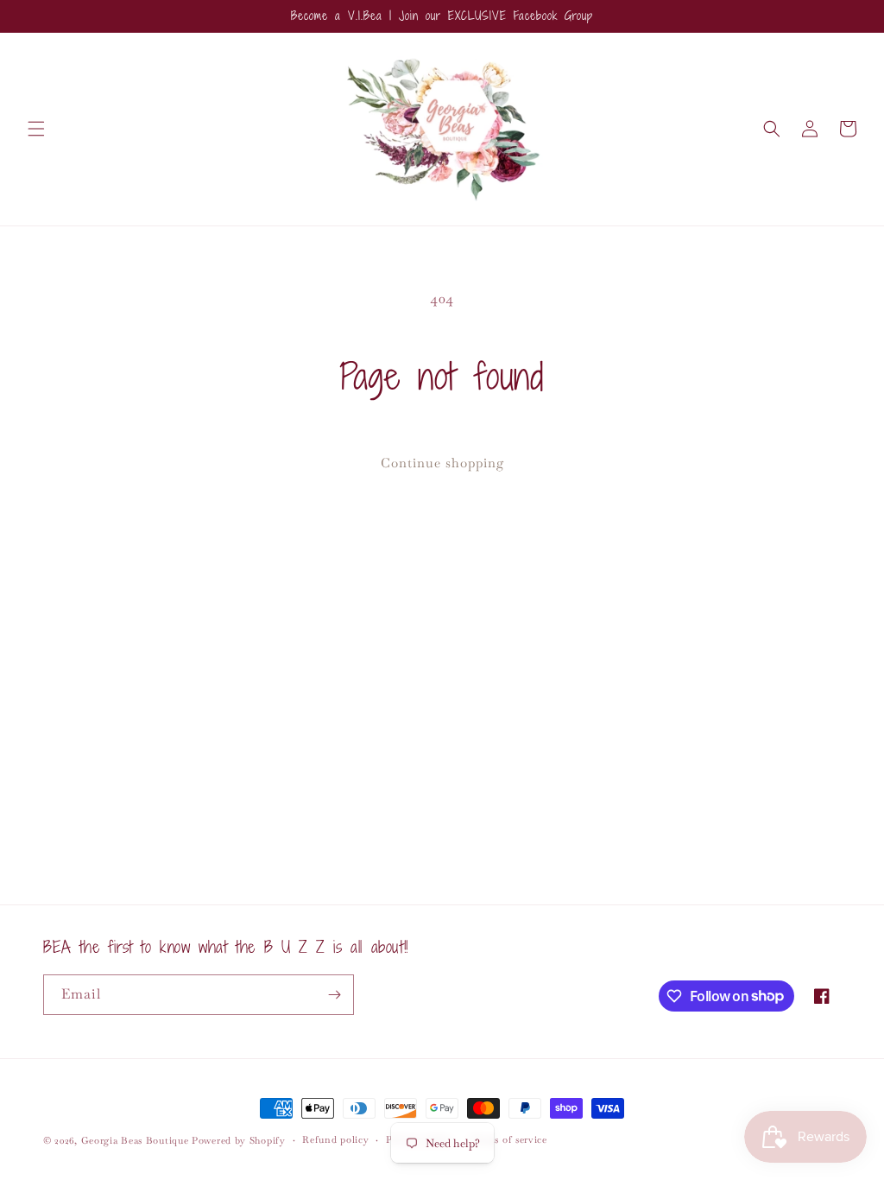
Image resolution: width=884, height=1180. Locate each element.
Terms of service (508, 1139)
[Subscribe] (334, 994)
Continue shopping (442, 462)
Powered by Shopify (239, 1140)
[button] (36, 129)
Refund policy (335, 1139)
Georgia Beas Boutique (135, 1140)
